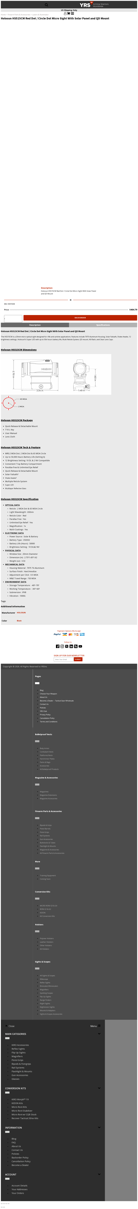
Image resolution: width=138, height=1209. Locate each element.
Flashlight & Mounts (48, 846)
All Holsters (44, 949)
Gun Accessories (46, 839)
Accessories (44, 766)
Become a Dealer (20, 1165)
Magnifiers (44, 989)
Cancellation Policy (47, 718)
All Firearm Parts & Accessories (52, 853)
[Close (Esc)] (2, 1203)
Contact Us (44, 704)
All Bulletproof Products (49, 769)
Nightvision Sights (47, 1007)
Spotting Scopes (46, 993)
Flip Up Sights (45, 996)
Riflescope (44, 979)
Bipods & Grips (46, 825)
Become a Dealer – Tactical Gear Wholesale (57, 701)
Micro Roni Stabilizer (22, 1110)
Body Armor (44, 748)
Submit (78, 659)
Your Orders (18, 1193)
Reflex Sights (45, 982)
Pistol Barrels (45, 829)
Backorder (80, 318)
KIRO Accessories (20, 1045)
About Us (43, 697)
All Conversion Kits (47, 916)
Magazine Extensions (48, 795)
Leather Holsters (46, 942)
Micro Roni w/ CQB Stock (24, 1114)
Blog (41, 690)
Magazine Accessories (48, 798)
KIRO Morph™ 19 (20, 1099)
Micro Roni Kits (19, 1106)
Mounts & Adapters (47, 1010)
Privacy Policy (45, 714)
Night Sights (45, 1003)
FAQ (14, 1142)
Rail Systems (45, 836)
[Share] (4, 1203)
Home (3, 14)
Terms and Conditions (48, 721)
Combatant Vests (46, 752)
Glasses (15, 1078)
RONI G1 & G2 (45, 909)
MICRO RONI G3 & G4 (48, 906)
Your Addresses (19, 1189)
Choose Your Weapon (48, 694)
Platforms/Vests (46, 755)
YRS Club (43, 711)
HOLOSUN (21, 612)
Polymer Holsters (47, 938)
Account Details (19, 1185)
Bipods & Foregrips (21, 1063)
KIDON (42, 913)
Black (19, 621)
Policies (43, 708)
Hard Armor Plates (47, 759)
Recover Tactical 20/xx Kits (25, 1118)
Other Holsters (46, 945)
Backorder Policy (20, 1157)
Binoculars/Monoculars (49, 986)
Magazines (44, 791)
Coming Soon (45, 879)
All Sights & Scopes (47, 975)
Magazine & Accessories (49, 850)
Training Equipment (48, 875)
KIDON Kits (17, 1103)
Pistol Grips (44, 832)
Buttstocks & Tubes (47, 843)
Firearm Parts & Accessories (19, 14)
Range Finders (45, 1000)
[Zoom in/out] (8, 1203)
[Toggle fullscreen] (6, 1203)
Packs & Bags (45, 762)
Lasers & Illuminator (40, 14)
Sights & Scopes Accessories (51, 1014)
